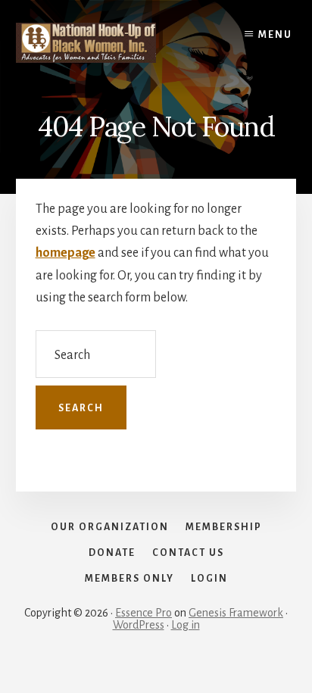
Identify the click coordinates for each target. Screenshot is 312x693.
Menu (275, 35)
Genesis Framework (236, 613)
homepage (65, 253)
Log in (185, 625)
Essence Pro (143, 613)
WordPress (138, 625)
